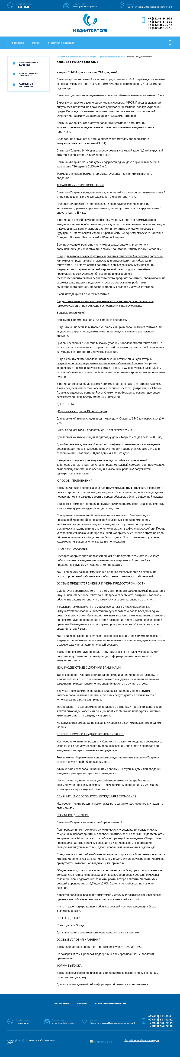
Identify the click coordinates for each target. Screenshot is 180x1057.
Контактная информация (61, 43)
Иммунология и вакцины (28, 63)
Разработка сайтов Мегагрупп (141, 1040)
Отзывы (36, 43)
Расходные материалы (26, 85)
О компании (17, 43)
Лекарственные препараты (28, 74)
